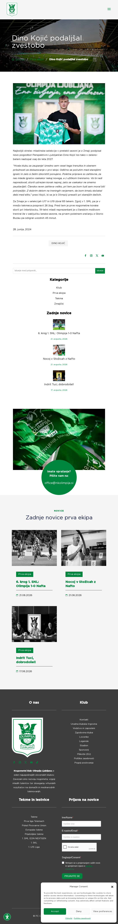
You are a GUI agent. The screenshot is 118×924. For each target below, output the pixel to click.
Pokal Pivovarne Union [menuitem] (34, 826)
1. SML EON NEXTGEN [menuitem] (34, 839)
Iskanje (100, 271)
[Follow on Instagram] (91, 255)
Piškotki (68, 918)
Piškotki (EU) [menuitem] (84, 754)
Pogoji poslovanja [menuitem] (83, 763)
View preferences (102, 911)
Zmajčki (59, 304)
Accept (55, 911)
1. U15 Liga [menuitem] (34, 847)
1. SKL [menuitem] (34, 843)
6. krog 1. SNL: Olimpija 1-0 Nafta (59, 333)
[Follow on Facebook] (85, 255)
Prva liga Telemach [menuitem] (34, 821)
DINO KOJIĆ (58, 243)
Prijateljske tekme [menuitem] (34, 834)
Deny (79, 911)
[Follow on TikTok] (37, 762)
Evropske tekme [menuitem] (34, 830)
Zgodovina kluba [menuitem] (84, 733)
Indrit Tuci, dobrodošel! (59, 384)
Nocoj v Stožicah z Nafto (59, 359)
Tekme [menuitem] (34, 817)
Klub (59, 287)
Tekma (59, 298)
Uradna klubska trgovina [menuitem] (84, 724)
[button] (112, 886)
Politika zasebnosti (82, 918)
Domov (20, 59)
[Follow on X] (97, 255)
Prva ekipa (37, 59)
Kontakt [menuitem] (84, 720)
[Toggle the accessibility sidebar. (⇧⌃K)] (7, 916)
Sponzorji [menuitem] (84, 750)
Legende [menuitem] (84, 741)
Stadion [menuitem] (84, 746)
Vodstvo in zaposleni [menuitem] (84, 728)
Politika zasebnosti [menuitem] (84, 759)
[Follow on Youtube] (102, 255)
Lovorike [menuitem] (84, 737)
